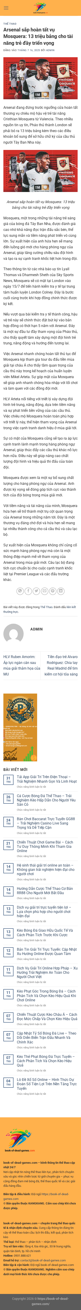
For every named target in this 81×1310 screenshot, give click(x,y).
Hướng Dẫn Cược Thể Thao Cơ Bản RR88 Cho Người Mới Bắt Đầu (45, 890)
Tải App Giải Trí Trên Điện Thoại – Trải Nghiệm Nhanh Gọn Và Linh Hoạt (47, 779)
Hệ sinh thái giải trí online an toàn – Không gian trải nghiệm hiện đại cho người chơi (45, 869)
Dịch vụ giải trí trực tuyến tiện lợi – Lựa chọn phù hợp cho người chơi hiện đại (44, 911)
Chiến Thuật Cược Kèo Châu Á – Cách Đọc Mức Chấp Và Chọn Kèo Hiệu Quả (47, 1016)
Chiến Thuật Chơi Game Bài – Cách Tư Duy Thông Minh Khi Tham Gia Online (45, 846)
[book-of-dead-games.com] (40, 8)
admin (50, 50)
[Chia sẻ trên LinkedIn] (61, 591)
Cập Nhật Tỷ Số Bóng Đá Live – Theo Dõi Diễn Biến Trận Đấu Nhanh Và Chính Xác (46, 1037)
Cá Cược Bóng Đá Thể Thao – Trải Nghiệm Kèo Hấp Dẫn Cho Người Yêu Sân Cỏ (46, 800)
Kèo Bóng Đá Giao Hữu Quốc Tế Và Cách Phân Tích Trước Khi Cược (45, 932)
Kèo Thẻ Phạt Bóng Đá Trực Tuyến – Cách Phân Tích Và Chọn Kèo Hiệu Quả (46, 1060)
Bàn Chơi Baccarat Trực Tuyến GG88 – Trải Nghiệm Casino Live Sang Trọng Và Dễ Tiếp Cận (46, 823)
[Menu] (6, 7)
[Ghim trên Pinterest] (52, 591)
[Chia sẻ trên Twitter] (36, 591)
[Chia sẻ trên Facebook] (28, 591)
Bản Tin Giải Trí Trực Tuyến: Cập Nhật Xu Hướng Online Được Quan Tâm (47, 951)
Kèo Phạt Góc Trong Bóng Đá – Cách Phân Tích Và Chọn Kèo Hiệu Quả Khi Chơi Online (46, 995)
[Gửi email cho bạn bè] (44, 591)
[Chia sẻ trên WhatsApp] (20, 591)
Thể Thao (9, 23)
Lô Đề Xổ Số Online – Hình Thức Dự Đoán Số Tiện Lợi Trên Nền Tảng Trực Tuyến (47, 1084)
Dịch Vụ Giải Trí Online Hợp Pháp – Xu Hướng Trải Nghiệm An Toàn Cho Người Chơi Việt (47, 972)
